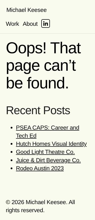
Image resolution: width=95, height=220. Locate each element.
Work (12, 23)
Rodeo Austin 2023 (40, 168)
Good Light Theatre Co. (45, 152)
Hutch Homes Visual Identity (51, 143)
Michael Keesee (26, 10)
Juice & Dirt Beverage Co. (48, 160)
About (30, 23)
